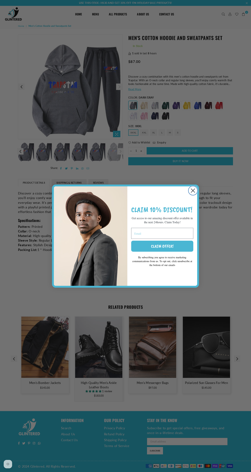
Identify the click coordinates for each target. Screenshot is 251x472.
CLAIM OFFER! (162, 246)
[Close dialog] (193, 190)
